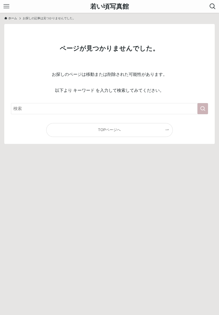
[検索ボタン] (212, 6)
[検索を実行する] (202, 108)
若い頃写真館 (109, 6)
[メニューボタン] (6, 6)
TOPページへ (109, 130)
